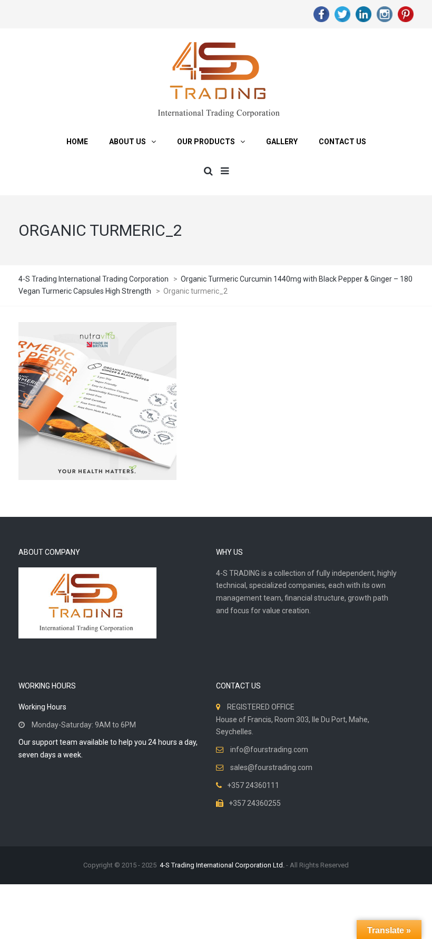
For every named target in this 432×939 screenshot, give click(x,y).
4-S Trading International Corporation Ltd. (222, 865)
